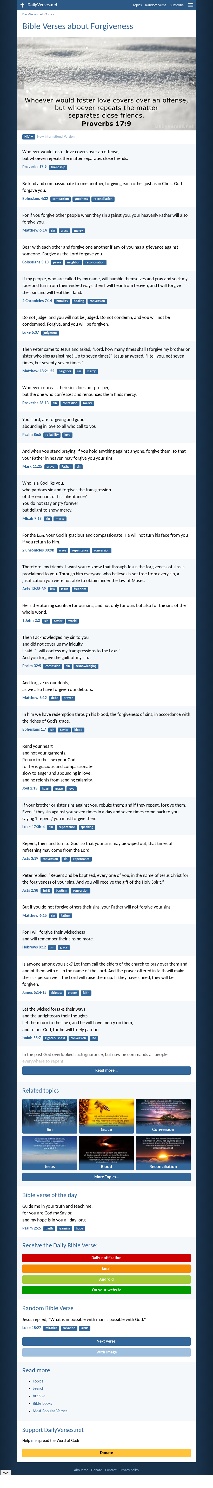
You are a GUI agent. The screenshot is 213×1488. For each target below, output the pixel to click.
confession (70, 403)
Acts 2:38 (30, 891)
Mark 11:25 (32, 467)
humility (62, 301)
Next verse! (107, 1341)
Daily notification (106, 1258)
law (52, 589)
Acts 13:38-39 (34, 589)
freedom (80, 589)
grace (64, 231)
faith (86, 993)
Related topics (40, 1091)
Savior (58, 621)
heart (46, 789)
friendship (58, 167)
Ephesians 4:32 (35, 199)
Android (106, 1279)
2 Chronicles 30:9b (38, 550)
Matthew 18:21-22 (38, 371)
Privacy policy (129, 1470)
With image (106, 1352)
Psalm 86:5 (31, 435)
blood (78, 730)
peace (57, 262)
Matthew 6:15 (34, 916)
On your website (106, 1290)
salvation (69, 1328)
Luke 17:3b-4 (33, 827)
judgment (50, 333)
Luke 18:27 (31, 1328)
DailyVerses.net (32, 14)
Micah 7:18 (32, 519)
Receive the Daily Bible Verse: (59, 1246)
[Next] (106, 1058)
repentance (80, 550)
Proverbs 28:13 (35, 403)
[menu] (190, 7)
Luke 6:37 (30, 333)
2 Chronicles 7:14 (37, 301)
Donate (106, 1453)
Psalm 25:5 (31, 1228)
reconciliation (103, 199)
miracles (51, 1328)
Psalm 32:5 (31, 666)
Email (106, 1269)
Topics (137, 5)
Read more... (106, 1070)
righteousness (55, 1038)
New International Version (56, 136)
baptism (61, 890)
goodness (81, 199)
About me (81, 1470)
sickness (56, 993)
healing (79, 301)
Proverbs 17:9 (34, 167)
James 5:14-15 (34, 993)
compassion (60, 199)
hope (79, 1228)
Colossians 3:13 (35, 262)
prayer (51, 467)
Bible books (42, 1404)
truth (49, 1228)
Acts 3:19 (30, 859)
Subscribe (177, 5)
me (34, 1441)
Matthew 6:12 (34, 698)
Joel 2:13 (29, 788)
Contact (111, 1470)
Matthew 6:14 (34, 230)
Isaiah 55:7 (31, 1038)
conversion (97, 301)
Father (66, 467)
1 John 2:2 (31, 621)
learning (64, 1228)
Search (38, 1389)
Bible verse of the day (49, 1195)
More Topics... (106, 1177)
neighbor (73, 262)
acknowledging (86, 666)
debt (54, 698)
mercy (78, 231)
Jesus (64, 589)
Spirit (46, 890)
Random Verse (155, 5)
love (67, 435)
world (72, 621)
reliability (52, 435)
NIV (27, 136)
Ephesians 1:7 (34, 730)
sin (53, 231)
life (94, 1038)
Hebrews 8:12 (34, 947)
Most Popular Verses (50, 1411)
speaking (87, 827)
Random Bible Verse (48, 1308)
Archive (39, 1396)
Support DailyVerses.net (53, 1430)
